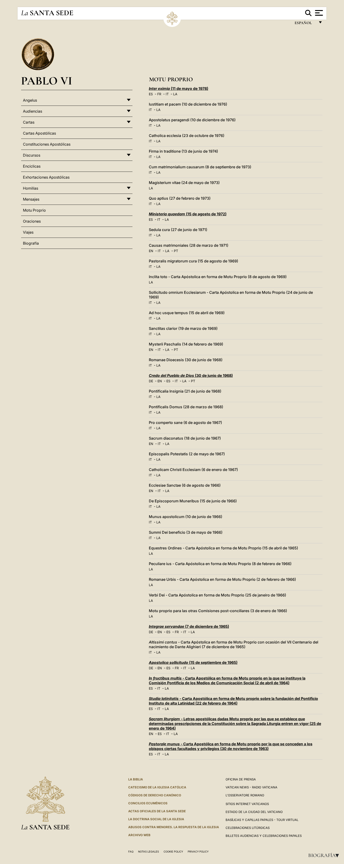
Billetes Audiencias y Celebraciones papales (264, 836)
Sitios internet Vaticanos (247, 804)
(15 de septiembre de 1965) (193, 662)
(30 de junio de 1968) (191, 375)
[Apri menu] (318, 13)
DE (151, 381)
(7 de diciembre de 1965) (189, 626)
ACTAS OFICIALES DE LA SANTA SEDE (157, 811)
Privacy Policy (198, 851)
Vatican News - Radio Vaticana (251, 787)
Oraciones (32, 221)
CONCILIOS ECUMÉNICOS (148, 803)
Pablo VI (46, 81)
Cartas (28, 122)
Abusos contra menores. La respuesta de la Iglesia (173, 827)
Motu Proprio (34, 210)
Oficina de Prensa (241, 779)
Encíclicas (31, 166)
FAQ (130, 851)
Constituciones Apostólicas (46, 144)
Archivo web (139, 835)
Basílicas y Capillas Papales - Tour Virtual (262, 820)
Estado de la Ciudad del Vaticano (254, 812)
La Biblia (135, 779)
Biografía (325, 855)
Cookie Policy (173, 851)
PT (176, 251)
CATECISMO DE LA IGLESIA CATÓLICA (157, 787)
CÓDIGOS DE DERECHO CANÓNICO (154, 795)
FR (159, 94)
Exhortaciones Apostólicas (46, 177)
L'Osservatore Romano (245, 795)
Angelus (30, 100)
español (305, 24)
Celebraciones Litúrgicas (248, 828)
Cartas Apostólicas (39, 133)
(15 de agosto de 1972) (188, 214)
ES (151, 94)
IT (167, 94)
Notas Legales (148, 851)
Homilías (30, 188)
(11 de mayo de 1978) (178, 88)
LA (175, 94)
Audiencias (32, 111)
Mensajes (31, 199)
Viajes (28, 232)
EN (151, 251)
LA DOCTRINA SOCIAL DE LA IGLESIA (156, 819)
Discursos (31, 155)
